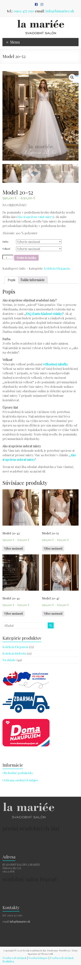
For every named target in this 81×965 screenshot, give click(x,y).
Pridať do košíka (26, 258)
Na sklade (9, 660)
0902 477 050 (24, 10)
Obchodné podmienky (17, 773)
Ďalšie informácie (32, 280)
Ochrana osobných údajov (20, 780)
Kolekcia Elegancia (57, 268)
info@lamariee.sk (60, 10)
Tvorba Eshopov (38, 958)
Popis (11, 280)
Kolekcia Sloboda (14, 653)
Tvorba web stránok (14, 958)
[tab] (11, 279)
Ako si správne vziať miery (35, 217)
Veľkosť (6, 248)
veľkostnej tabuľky (55, 364)
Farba (5, 241)
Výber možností (13, 548)
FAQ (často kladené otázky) (44, 314)
